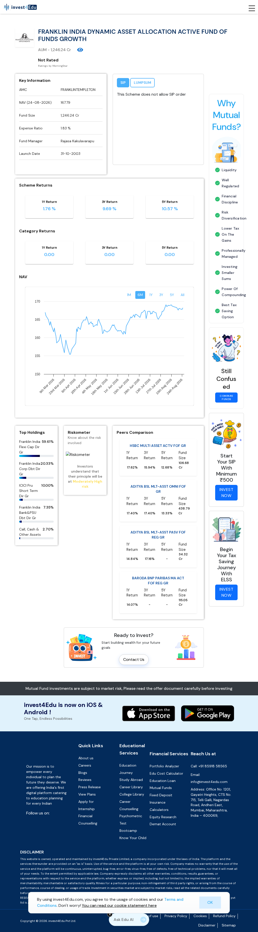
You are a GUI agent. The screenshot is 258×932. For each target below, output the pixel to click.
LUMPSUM (142, 82)
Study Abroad (131, 856)
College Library (131, 870)
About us (85, 834)
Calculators (159, 886)
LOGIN (160, 235)
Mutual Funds (161, 864)
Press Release (89, 863)
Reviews (84, 856)
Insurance (158, 878)
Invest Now (226, 492)
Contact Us (133, 735)
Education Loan (163, 856)
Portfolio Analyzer (164, 842)
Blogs (82, 848)
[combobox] (175, 106)
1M (129, 371)
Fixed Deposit (161, 871)
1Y (151, 371)
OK (210, 902)
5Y (172, 371)
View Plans (87, 870)
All (182, 371)
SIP (123, 82)
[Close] (109, 914)
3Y (161, 371)
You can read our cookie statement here (119, 905)
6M (140, 371)
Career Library (131, 863)
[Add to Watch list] (80, 50)
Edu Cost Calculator (166, 849)
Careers (84, 841)
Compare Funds (226, 397)
